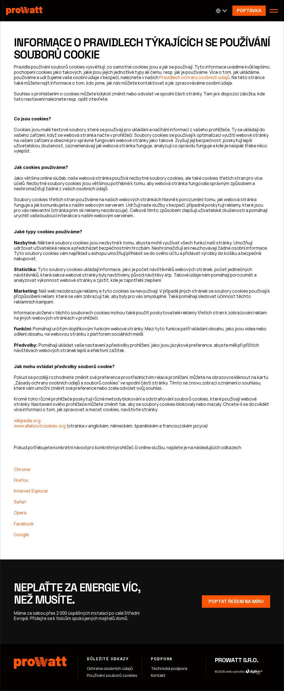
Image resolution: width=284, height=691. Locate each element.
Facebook (24, 524)
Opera (20, 513)
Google (21, 534)
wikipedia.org (27, 420)
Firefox (21, 480)
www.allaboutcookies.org (40, 426)
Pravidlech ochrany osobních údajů (194, 77)
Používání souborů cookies (112, 675)
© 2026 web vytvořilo (230, 671)
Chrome (22, 469)
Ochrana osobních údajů (110, 668)
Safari (20, 502)
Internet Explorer (31, 491)
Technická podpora (169, 668)
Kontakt (158, 675)
